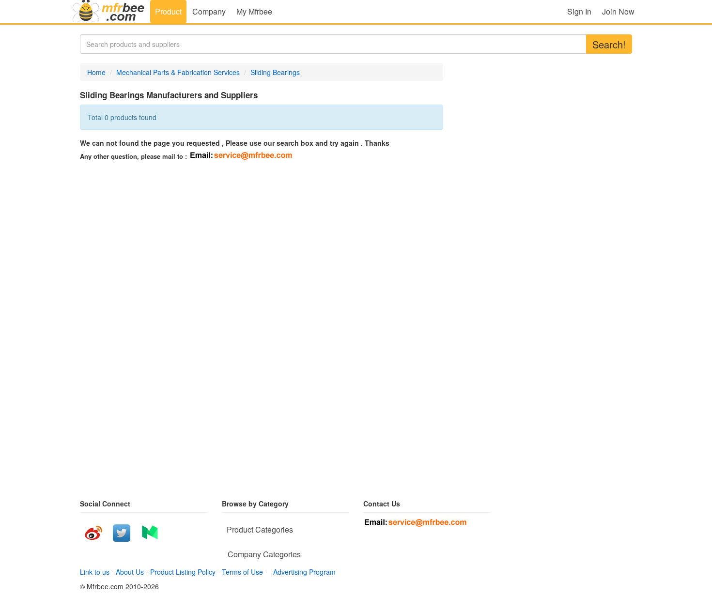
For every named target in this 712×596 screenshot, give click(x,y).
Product (168, 11)
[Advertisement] (167, 235)
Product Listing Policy (183, 572)
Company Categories (264, 554)
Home (96, 72)
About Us (130, 572)
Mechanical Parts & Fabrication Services (178, 72)
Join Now (618, 11)
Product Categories (260, 529)
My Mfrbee (254, 11)
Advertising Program (302, 572)
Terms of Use (242, 572)
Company (209, 11)
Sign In (579, 11)
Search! (609, 44)
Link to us (94, 572)
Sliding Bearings (275, 72)
